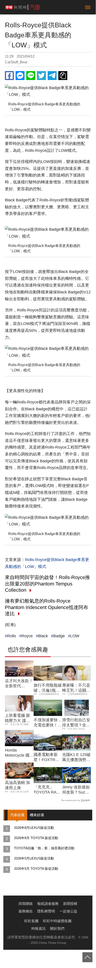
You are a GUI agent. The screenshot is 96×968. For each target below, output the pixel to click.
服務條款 (25, 911)
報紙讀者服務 (48, 904)
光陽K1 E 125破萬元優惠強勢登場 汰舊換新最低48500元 (76, 757)
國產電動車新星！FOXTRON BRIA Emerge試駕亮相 (48, 757)
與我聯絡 (25, 904)
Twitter (41, 75)
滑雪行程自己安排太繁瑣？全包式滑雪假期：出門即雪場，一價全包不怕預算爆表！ (76, 723)
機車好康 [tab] (37, 815)
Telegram (52, 75)
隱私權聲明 (46, 911)
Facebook (9, 75)
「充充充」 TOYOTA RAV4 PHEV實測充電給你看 (47, 790)
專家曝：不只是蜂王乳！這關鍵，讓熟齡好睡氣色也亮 (76, 688)
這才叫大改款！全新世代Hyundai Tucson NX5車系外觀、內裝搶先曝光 (19, 684)
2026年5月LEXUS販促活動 (34, 858)
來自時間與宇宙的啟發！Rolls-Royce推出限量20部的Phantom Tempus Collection (47, 584)
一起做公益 (68, 911)
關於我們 (57, 928)
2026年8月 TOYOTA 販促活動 (36, 838)
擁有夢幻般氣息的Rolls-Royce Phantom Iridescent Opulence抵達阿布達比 (46, 607)
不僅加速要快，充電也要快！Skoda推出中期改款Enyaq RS (48, 723)
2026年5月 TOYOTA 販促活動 (36, 868)
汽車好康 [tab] (17, 815)
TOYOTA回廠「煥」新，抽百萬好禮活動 (44, 848)
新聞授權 (70, 904)
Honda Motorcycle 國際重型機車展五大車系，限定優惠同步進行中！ (19, 753)
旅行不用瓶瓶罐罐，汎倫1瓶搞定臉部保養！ (48, 688)
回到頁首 (87, 957)
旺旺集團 (31, 921)
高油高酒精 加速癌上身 (17, 785)
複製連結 (62, 75)
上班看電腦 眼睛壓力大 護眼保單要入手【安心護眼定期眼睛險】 (19, 718)
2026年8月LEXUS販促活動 (34, 828)
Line (30, 75)
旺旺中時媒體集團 (57, 921)
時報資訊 (38, 928)
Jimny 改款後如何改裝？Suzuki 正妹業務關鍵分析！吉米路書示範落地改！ (76, 790)
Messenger (20, 75)
